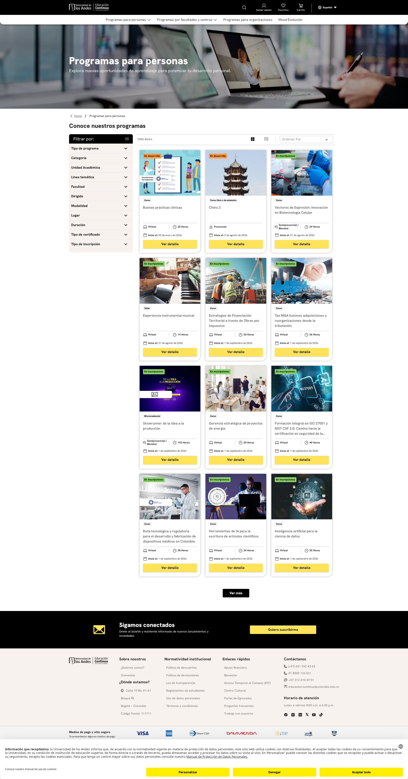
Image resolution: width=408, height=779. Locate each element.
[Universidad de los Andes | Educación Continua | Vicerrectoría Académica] (88, 663)
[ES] (327, 7)
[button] (101, 148)
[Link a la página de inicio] (78, 116)
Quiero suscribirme (283, 629)
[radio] (253, 139)
